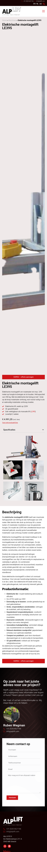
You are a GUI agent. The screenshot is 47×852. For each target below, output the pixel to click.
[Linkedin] (9, 846)
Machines (12, 20)
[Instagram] (5, 846)
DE (41, 4)
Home (4, 20)
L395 (33, 411)
